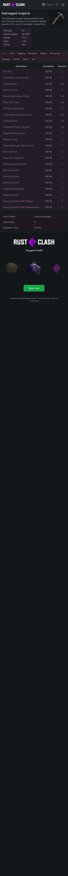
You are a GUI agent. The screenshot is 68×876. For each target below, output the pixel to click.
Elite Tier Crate (11, 102)
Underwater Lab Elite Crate (17, 114)
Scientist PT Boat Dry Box (16, 127)
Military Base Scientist (15, 164)
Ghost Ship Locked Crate (16, 96)
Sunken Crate (10, 90)
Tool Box (7, 71)
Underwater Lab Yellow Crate (18, 145)
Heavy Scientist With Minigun (18, 201)
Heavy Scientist (11, 182)
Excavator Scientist (13, 157)
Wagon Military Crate (14, 133)
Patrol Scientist (11, 170)
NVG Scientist (10, 151)
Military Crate (10, 139)
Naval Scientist (11, 195)
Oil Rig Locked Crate (13, 108)
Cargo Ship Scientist (13, 188)
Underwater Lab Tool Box (16, 77)
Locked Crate (10, 120)
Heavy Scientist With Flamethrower (21, 207)
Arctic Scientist (11, 176)
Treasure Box (10, 83)
